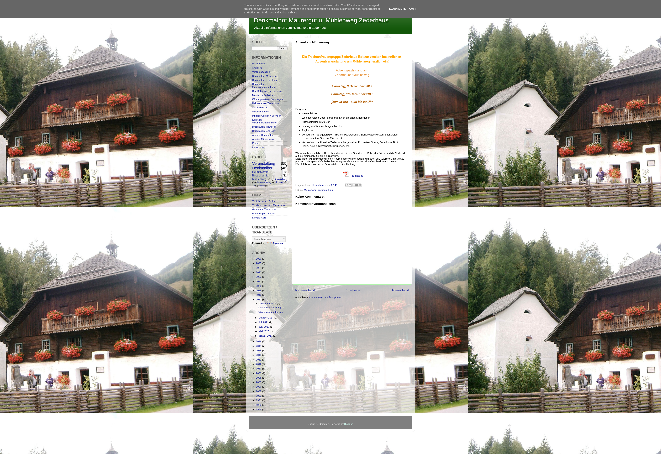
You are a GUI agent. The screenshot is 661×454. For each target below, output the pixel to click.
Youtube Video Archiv (263, 201)
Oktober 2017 (266, 317)
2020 (259, 286)
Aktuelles (257, 67)
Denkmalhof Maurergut (264, 76)
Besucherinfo (260, 175)
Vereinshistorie (260, 107)
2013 (259, 355)
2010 (259, 368)
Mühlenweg (310, 190)
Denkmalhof (262, 168)
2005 (259, 391)
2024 (259, 268)
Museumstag (264, 182)
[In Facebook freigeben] (356, 185)
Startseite (353, 290)
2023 (259, 272)
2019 (259, 290)
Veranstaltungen (261, 72)
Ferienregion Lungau (263, 213)
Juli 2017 (264, 322)
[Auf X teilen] (353, 185)
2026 (259, 259)
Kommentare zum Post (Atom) (325, 297)
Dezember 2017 (268, 303)
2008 (259, 378)
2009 (259, 373)
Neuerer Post (305, 290)
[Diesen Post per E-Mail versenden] (346, 185)
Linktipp (261, 186)
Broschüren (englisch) (264, 131)
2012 (259, 359)
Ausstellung (281, 179)
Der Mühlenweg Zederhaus (267, 91)
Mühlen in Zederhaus (263, 95)
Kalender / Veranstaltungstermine (264, 121)
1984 (259, 409)
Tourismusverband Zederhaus (268, 205)
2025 (259, 263)
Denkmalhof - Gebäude (265, 80)
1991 (259, 400)
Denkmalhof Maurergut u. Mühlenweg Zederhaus (321, 20)
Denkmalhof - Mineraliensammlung (263, 85)
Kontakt (256, 143)
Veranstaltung (325, 190)
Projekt (280, 182)
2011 (259, 364)
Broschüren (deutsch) (264, 127)
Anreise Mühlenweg (263, 139)
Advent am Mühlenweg (270, 312)
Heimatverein (260, 171)
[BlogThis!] (350, 185)
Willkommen (258, 63)
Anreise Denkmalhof (263, 135)
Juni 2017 (264, 327)
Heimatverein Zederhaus (265, 103)
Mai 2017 (264, 331)
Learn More (397, 8)
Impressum (258, 147)
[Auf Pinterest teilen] (359, 185)
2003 (259, 396)
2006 (259, 386)
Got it (413, 8)
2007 (259, 382)
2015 (259, 346)
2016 (259, 341)
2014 (259, 350)
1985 (259, 405)
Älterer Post (400, 290)
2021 (259, 281)
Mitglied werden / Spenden (266, 115)
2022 (259, 277)
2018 (259, 295)
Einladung (357, 175)
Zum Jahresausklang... (270, 307)
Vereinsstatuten (260, 111)
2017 (259, 299)
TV (253, 186)
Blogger (348, 424)
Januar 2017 (266, 336)
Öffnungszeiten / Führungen (267, 99)
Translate (278, 243)
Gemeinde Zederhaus (264, 209)
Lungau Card (259, 217)
